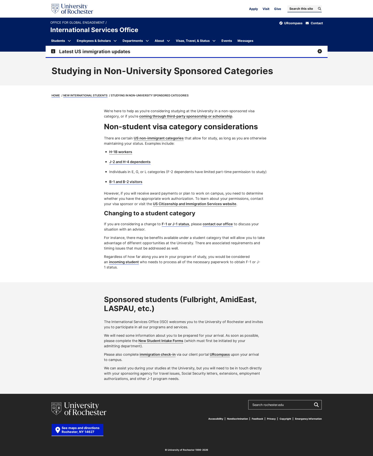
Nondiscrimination (237, 418)
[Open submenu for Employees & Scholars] (115, 40)
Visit (266, 9)
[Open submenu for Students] (69, 40)
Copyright (285, 418)
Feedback (257, 418)
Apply (253, 9)
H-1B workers (120, 151)
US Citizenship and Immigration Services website (194, 203)
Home (55, 95)
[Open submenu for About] (168, 40)
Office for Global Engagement (78, 22)
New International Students (85, 95)
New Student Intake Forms (160, 340)
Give (277, 9)
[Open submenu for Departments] (147, 40)
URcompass (220, 354)
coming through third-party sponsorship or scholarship (185, 116)
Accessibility (215, 418)
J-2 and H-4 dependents (130, 161)
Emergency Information (308, 418)
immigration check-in (158, 354)
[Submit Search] (316, 404)
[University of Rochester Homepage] (72, 9)
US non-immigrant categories (159, 138)
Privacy (271, 418)
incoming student (124, 261)
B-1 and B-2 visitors (125, 181)
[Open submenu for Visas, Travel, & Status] (214, 40)
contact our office (218, 223)
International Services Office (94, 29)
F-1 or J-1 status (175, 223)
